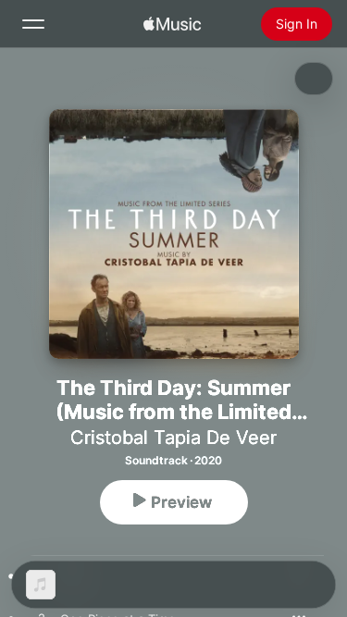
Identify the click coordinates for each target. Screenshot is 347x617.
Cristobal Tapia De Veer (173, 437)
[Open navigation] (33, 24)
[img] (172, 24)
